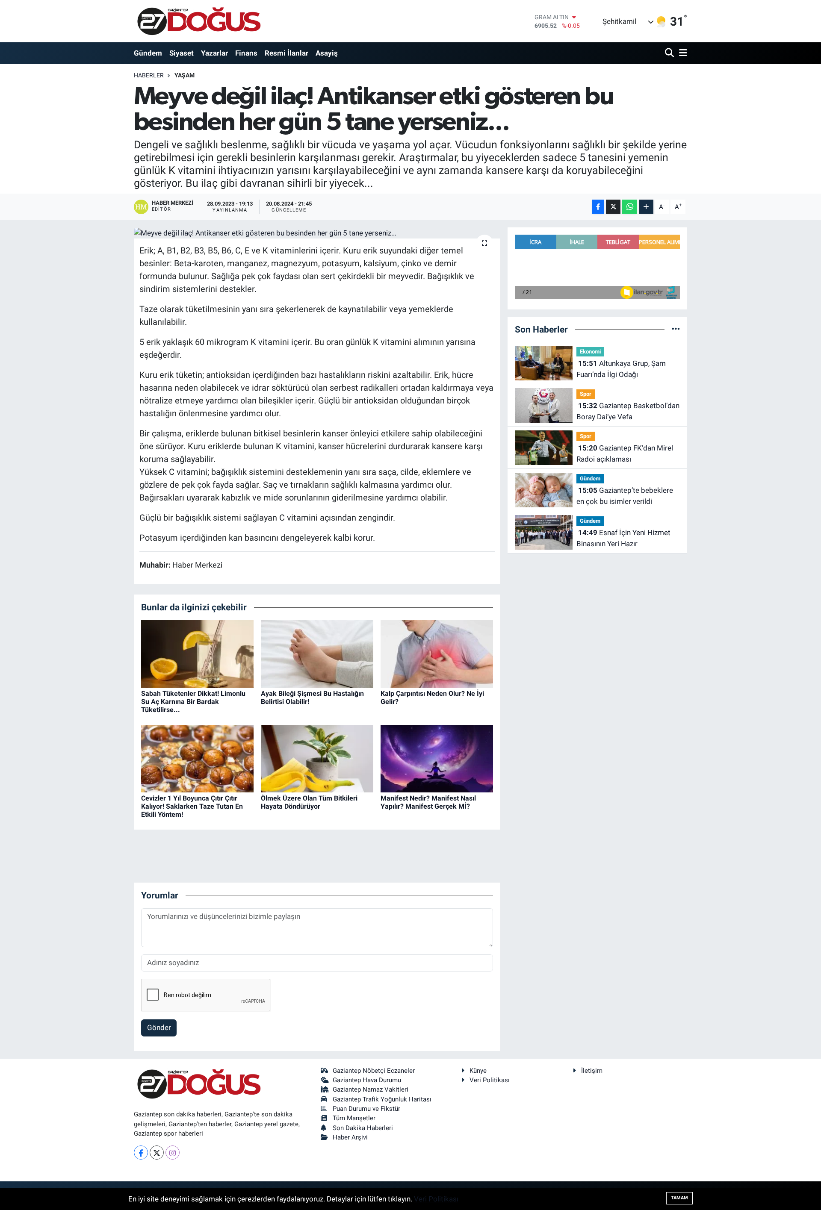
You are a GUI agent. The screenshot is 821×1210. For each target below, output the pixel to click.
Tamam (679, 1198)
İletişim (591, 1071)
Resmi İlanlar (286, 53)
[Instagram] (172, 1152)
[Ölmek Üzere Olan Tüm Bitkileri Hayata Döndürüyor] (317, 758)
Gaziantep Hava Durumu (367, 1080)
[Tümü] (676, 329)
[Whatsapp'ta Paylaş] (629, 207)
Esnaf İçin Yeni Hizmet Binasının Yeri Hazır (623, 538)
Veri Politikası (490, 1080)
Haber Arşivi (350, 1137)
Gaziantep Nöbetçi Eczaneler (374, 1071)
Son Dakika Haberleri (363, 1128)
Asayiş (327, 53)
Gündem (148, 53)
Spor (585, 394)
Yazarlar (214, 53)
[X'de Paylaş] (613, 207)
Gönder (159, 1027)
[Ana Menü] (682, 53)
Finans (246, 53)
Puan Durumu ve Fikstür (366, 1109)
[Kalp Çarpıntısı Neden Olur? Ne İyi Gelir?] (437, 653)
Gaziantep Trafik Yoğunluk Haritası (382, 1099)
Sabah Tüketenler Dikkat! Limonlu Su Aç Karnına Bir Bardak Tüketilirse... (193, 701)
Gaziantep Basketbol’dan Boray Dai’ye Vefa (627, 411)
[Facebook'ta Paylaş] (598, 207)
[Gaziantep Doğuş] (199, 21)
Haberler (149, 75)
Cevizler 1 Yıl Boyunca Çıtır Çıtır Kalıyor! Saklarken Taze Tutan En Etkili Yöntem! (192, 806)
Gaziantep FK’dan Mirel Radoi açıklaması (624, 453)
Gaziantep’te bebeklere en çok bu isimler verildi (624, 496)
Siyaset (181, 53)
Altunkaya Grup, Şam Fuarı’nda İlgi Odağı (621, 369)
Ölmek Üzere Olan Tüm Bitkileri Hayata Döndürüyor (309, 802)
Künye (478, 1071)
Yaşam (184, 75)
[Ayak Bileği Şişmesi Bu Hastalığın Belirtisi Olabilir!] (317, 653)
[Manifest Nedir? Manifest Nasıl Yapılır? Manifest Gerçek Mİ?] (437, 758)
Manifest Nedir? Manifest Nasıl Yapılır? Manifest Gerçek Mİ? (428, 802)
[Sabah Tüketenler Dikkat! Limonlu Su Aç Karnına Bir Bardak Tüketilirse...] (197, 653)
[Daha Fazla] (646, 207)
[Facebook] (141, 1152)
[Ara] (670, 53)
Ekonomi (590, 351)
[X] (157, 1152)
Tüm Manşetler (354, 1118)
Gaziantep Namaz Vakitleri (370, 1089)
